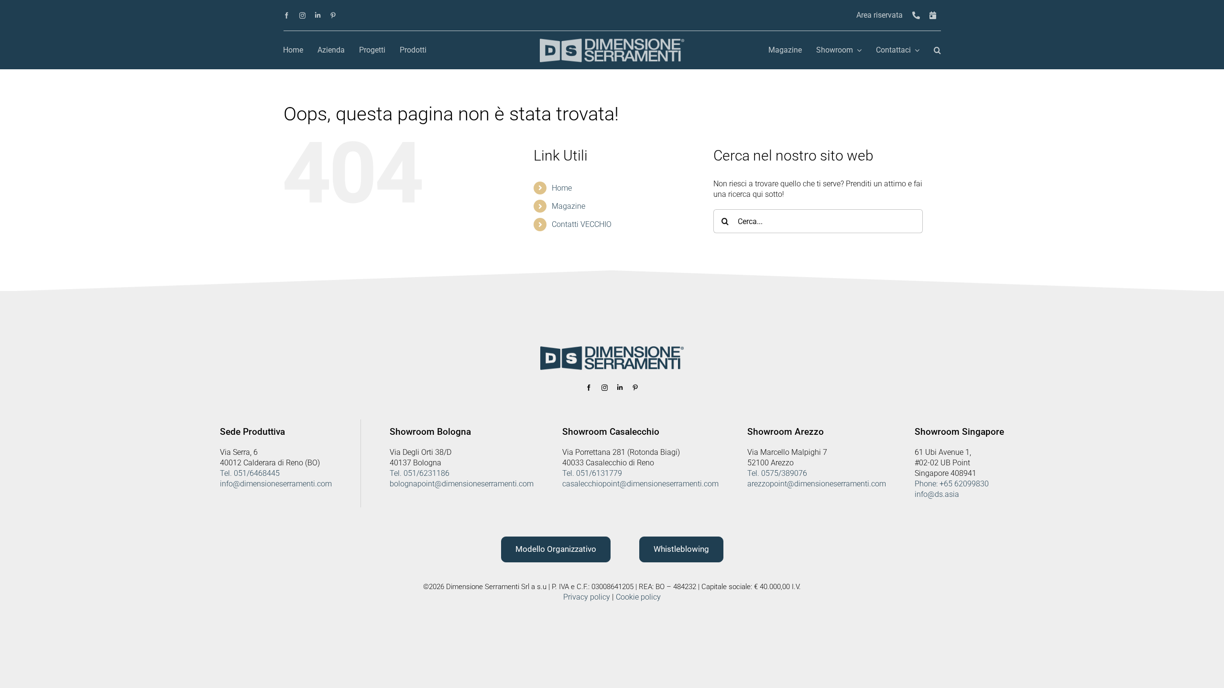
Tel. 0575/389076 (777, 473)
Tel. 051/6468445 (250, 473)
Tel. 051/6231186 (419, 473)
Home (562, 188)
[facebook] (287, 15)
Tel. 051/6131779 (592, 473)
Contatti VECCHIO (582, 224)
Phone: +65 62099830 (952, 483)
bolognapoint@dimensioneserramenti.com (462, 483)
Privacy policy (586, 597)
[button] (937, 50)
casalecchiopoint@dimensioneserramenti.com (640, 483)
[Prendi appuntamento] (932, 15)
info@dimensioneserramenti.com (276, 483)
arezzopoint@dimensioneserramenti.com (816, 483)
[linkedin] (317, 15)
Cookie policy (638, 597)
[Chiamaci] (916, 15)
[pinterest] (333, 15)
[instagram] (302, 15)
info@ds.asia (937, 494)
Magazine (568, 206)
